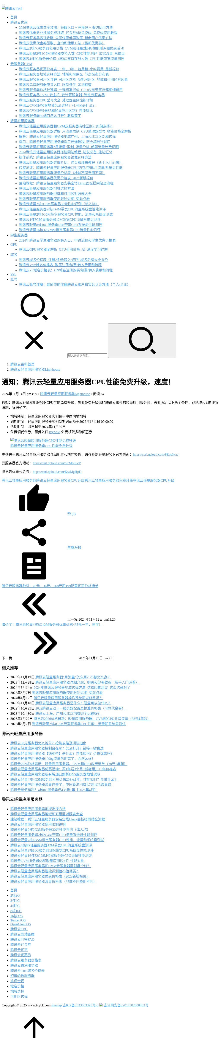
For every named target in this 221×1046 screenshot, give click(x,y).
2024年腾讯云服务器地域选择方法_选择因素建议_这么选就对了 (82, 687)
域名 (13, 254)
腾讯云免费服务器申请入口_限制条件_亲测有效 (55, 84)
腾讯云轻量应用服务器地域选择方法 (46, 188)
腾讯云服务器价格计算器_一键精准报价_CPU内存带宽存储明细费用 (71, 90)
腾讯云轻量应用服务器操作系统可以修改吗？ (68, 698)
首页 (13, 17)
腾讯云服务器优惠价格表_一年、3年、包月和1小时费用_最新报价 (69, 69)
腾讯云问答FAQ (22, 939)
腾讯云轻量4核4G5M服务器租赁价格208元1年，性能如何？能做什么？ (64, 779)
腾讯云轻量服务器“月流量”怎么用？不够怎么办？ (73, 677)
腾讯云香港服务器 (24, 965)
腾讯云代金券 (20, 945)
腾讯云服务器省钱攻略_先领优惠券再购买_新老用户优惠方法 (65, 38)
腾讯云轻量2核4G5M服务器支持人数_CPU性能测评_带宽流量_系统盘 (72, 53)
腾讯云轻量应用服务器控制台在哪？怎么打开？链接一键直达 (57, 748)
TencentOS (18, 920)
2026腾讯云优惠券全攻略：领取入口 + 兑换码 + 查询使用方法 (66, 27)
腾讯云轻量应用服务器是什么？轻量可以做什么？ (73, 703)
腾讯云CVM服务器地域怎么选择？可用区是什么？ (57, 105)
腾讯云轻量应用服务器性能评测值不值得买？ (44, 871)
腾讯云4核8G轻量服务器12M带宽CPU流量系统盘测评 (60, 219)
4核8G (15, 906)
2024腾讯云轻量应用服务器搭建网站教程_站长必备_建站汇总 (65, 152)
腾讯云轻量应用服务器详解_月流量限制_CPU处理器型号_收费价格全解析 (75, 131)
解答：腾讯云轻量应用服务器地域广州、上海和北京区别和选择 (67, 136)
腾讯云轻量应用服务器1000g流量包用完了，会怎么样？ (52, 759)
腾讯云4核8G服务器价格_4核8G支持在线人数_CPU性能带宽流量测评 (71, 59)
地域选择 (17, 991)
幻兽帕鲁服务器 (22, 976)
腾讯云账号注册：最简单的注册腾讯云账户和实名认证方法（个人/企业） (74, 284)
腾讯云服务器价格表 (25, 960)
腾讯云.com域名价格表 (27, 970)
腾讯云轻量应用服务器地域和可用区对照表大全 (55, 193)
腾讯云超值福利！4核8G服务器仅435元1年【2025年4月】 (54, 790)
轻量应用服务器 (22, 121)
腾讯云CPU (19, 929)
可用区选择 (19, 996)
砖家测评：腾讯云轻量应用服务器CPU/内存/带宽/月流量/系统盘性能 (71, 168)
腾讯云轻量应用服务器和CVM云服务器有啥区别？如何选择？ (66, 126)
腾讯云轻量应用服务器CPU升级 (60, 480)
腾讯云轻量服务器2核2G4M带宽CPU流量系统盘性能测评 (62, 209)
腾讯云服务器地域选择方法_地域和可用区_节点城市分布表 (64, 74)
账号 (13, 279)
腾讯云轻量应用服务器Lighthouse (65, 394)
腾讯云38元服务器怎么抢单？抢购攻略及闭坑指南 (48, 743)
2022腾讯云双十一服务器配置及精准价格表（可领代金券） (80, 708)
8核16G (16, 911)
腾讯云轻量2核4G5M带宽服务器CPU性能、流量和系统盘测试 (66, 214)
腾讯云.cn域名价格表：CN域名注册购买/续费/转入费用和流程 (66, 270)
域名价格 (17, 986)
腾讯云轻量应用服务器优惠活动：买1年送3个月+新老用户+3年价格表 (63, 769)
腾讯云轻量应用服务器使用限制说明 (38, 824)
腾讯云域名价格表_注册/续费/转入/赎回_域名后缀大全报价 (63, 260)
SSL (13, 274)
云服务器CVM (21, 64)
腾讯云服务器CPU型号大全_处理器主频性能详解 (56, 100)
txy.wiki (54, 432)
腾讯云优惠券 (20, 955)
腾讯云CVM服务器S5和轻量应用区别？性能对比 (56, 110)
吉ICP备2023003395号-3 (80, 1005)
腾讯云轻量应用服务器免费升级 (109, 480)
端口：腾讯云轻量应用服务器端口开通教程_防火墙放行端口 (64, 142)
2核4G (15, 900)
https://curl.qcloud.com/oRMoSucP (57, 463)
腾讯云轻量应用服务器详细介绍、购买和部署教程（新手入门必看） (71, 162)
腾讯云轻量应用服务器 (19, 480)
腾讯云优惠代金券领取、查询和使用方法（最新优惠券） (62, 43)
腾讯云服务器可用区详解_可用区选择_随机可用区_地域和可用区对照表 (73, 79)
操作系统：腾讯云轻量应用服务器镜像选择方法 (55, 157)
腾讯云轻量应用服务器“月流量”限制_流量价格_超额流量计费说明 (69, 147)
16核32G (16, 916)
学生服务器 (19, 235)
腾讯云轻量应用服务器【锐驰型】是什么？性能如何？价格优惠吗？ (62, 753)
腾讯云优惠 (19, 22)
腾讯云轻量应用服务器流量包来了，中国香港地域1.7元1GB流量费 (60, 785)
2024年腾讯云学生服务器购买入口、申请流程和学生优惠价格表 (67, 240)
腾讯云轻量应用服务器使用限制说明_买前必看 (54, 199)
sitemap (56, 1005)
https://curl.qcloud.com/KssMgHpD (57, 472)
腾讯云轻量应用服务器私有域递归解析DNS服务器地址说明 (55, 774)
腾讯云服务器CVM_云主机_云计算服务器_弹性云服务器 (62, 95)
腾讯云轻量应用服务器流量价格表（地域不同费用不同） (62, 173)
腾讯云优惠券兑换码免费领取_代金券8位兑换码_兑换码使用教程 (68, 33)
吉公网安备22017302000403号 (125, 1005)
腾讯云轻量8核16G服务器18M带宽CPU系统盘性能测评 (60, 225)
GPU (13, 244)
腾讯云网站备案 (22, 934)
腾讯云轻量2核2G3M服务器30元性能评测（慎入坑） (59, 204)
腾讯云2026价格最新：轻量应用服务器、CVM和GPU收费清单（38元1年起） (92, 719)
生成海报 (73, 547)
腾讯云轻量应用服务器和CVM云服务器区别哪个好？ (50, 866)
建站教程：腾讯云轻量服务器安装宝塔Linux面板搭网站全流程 (66, 183)
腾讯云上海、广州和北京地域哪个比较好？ (68, 713)
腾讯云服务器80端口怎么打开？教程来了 (50, 116)
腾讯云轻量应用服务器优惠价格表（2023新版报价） (50, 876)
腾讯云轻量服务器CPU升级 (153, 480)
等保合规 (17, 981)
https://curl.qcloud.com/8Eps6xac (155, 454)
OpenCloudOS (20, 924)
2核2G (15, 895)
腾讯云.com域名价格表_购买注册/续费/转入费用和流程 (60, 265)
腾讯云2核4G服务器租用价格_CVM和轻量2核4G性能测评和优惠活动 (71, 48)
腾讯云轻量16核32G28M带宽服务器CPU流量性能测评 (60, 230)
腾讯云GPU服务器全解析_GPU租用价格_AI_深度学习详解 (63, 249)
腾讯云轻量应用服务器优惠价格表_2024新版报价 (56, 178)
